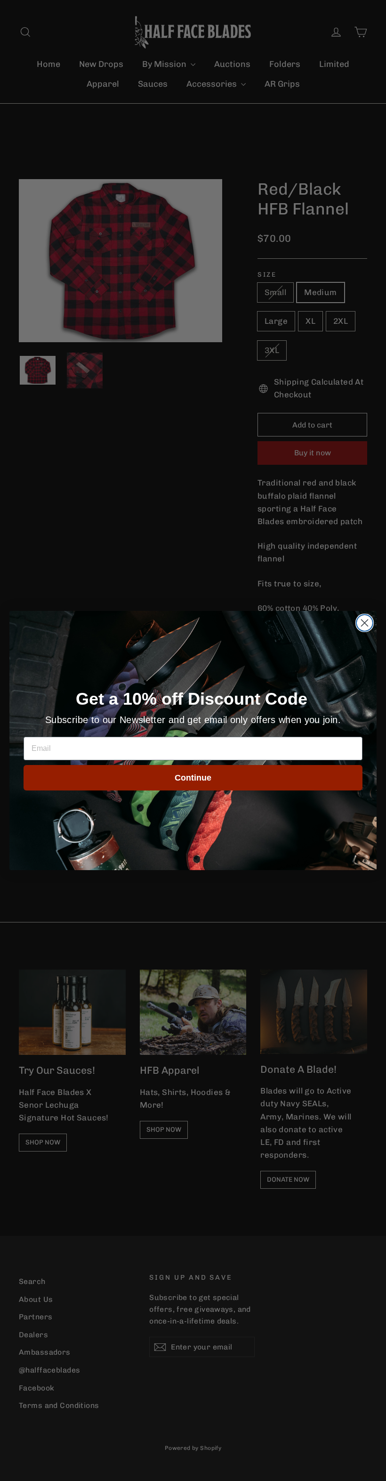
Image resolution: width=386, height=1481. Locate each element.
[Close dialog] (364, 623)
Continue (193, 777)
